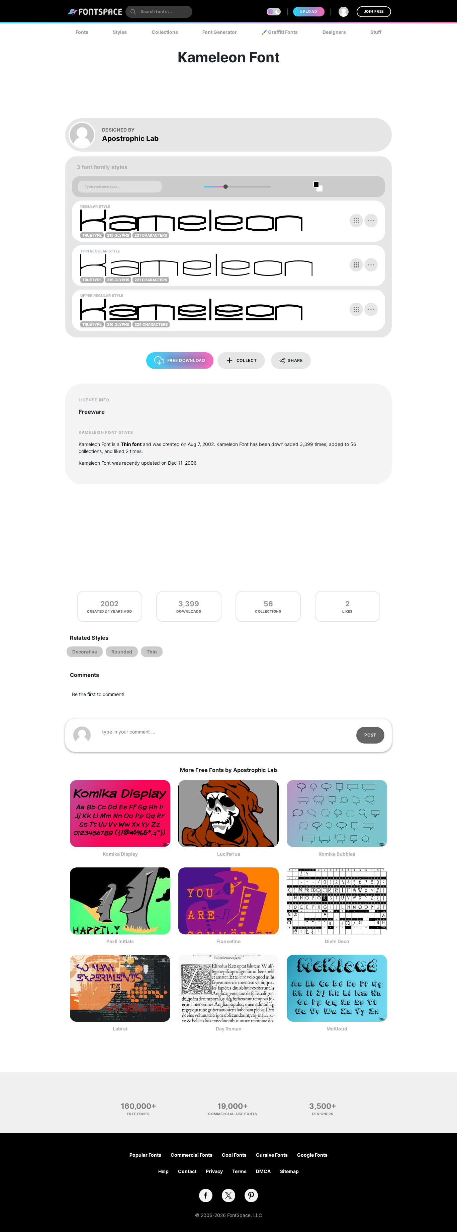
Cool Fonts (234, 1155)
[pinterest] (251, 1195)
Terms (239, 1171)
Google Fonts (312, 1155)
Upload (308, 11)
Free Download (186, 360)
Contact (187, 1171)
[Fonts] (95, 12)
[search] (158, 12)
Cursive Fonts (272, 1155)
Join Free (374, 11)
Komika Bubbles (336, 854)
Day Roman (229, 1028)
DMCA (263, 1171)
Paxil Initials (120, 941)
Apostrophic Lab (130, 138)
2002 (109, 604)
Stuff (375, 32)
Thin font (131, 444)
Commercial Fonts (191, 1155)
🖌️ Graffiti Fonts (279, 32)
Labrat (120, 1028)
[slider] (225, 186)
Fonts (82, 32)
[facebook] (205, 1195)
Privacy (214, 1171)
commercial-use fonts (232, 1114)
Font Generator (219, 32)
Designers (334, 32)
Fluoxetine (228, 941)
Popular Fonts (145, 1155)
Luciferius (228, 854)
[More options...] (371, 220)
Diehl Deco (337, 941)
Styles (120, 32)
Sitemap (289, 1171)
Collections (165, 32)
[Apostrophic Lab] (85, 135)
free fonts (138, 1114)
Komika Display (120, 854)
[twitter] (228, 1195)
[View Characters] (356, 220)
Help (163, 1171)
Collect (247, 360)
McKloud (337, 1028)
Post (370, 735)
